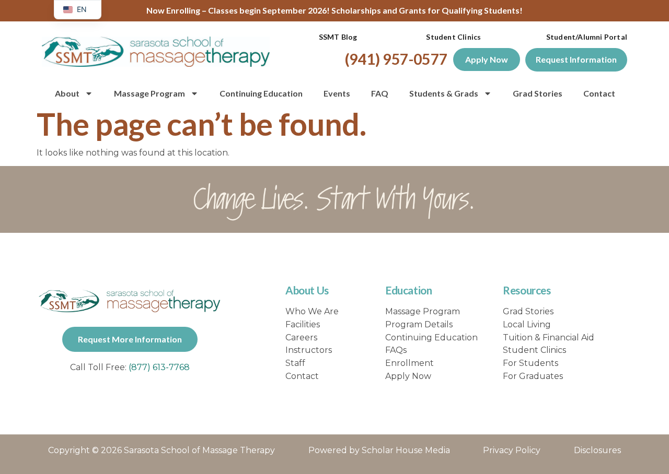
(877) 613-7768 (159, 367)
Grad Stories (537, 93)
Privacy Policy (511, 450)
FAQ (379, 93)
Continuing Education (261, 93)
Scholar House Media (406, 450)
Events (337, 93)
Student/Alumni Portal (586, 36)
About (67, 93)
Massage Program (149, 93)
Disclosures (597, 450)
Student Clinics (453, 36)
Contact (599, 93)
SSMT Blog (338, 36)
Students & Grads (443, 93)
